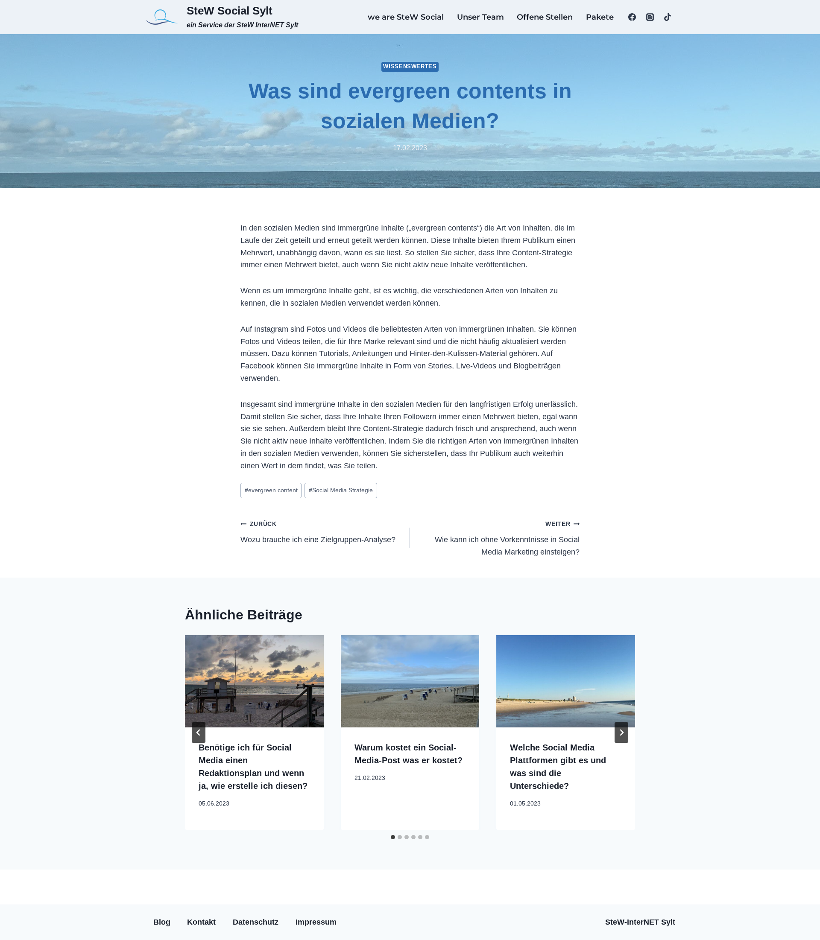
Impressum (316, 922)
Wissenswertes (409, 67)
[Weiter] (621, 732)
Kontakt (201, 922)
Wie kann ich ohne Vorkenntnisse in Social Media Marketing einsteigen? (507, 538)
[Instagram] (650, 17)
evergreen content (271, 490)
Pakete (600, 17)
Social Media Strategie (341, 490)
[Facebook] (632, 17)
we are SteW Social (406, 17)
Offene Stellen (545, 17)
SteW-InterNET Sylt (640, 922)
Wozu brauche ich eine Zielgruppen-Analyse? (317, 532)
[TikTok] (667, 17)
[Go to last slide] (198, 732)
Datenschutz (255, 922)
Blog (161, 922)
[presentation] (254, 681)
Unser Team (480, 17)
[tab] (393, 837)
